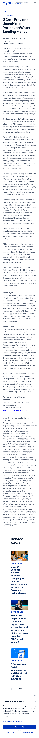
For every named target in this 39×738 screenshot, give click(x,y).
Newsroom (6, 689)
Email (12, 43)
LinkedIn (5, 43)
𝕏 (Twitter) (19, 43)
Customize (28, 733)
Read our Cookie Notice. (12, 721)
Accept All (19, 727)
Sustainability (18, 689)
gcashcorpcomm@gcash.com (15, 410)
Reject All (11, 733)
